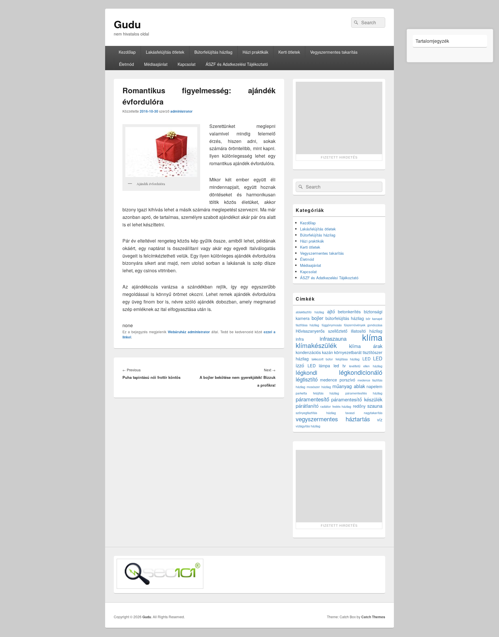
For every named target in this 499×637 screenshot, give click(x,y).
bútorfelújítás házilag (344, 318)
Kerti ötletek (289, 52)
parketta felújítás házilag (317, 393)
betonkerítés (349, 311)
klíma (372, 337)
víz (379, 419)
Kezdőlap (127, 52)
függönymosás (332, 325)
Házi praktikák (255, 52)
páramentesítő (312, 399)
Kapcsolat (186, 64)
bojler (317, 317)
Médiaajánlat (155, 64)
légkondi (306, 372)
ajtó (331, 311)
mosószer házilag (319, 387)
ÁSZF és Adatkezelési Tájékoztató (237, 64)
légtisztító (307, 379)
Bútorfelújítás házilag (213, 52)
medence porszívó (337, 380)
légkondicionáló (360, 372)
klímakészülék (316, 345)
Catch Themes (373, 616)
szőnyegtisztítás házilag (316, 413)
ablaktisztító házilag (310, 312)
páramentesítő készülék (356, 399)
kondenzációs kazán (314, 352)
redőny (359, 406)
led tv (340, 365)
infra (300, 339)
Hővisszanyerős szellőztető (321, 331)
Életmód (126, 64)
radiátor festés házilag (335, 406)
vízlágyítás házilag (308, 426)
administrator (181, 111)
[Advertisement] (339, 118)
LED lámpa (319, 365)
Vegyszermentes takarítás (334, 52)
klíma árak (366, 345)
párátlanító (307, 405)
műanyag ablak (348, 386)
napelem (374, 386)
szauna (374, 405)
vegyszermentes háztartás (333, 419)
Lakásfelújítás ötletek (165, 52)
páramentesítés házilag (363, 393)
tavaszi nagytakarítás (363, 413)
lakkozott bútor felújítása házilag (336, 359)
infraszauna (333, 338)
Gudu (127, 23)
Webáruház (177, 331)
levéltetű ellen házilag (365, 366)
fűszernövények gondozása (363, 325)
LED (366, 359)
